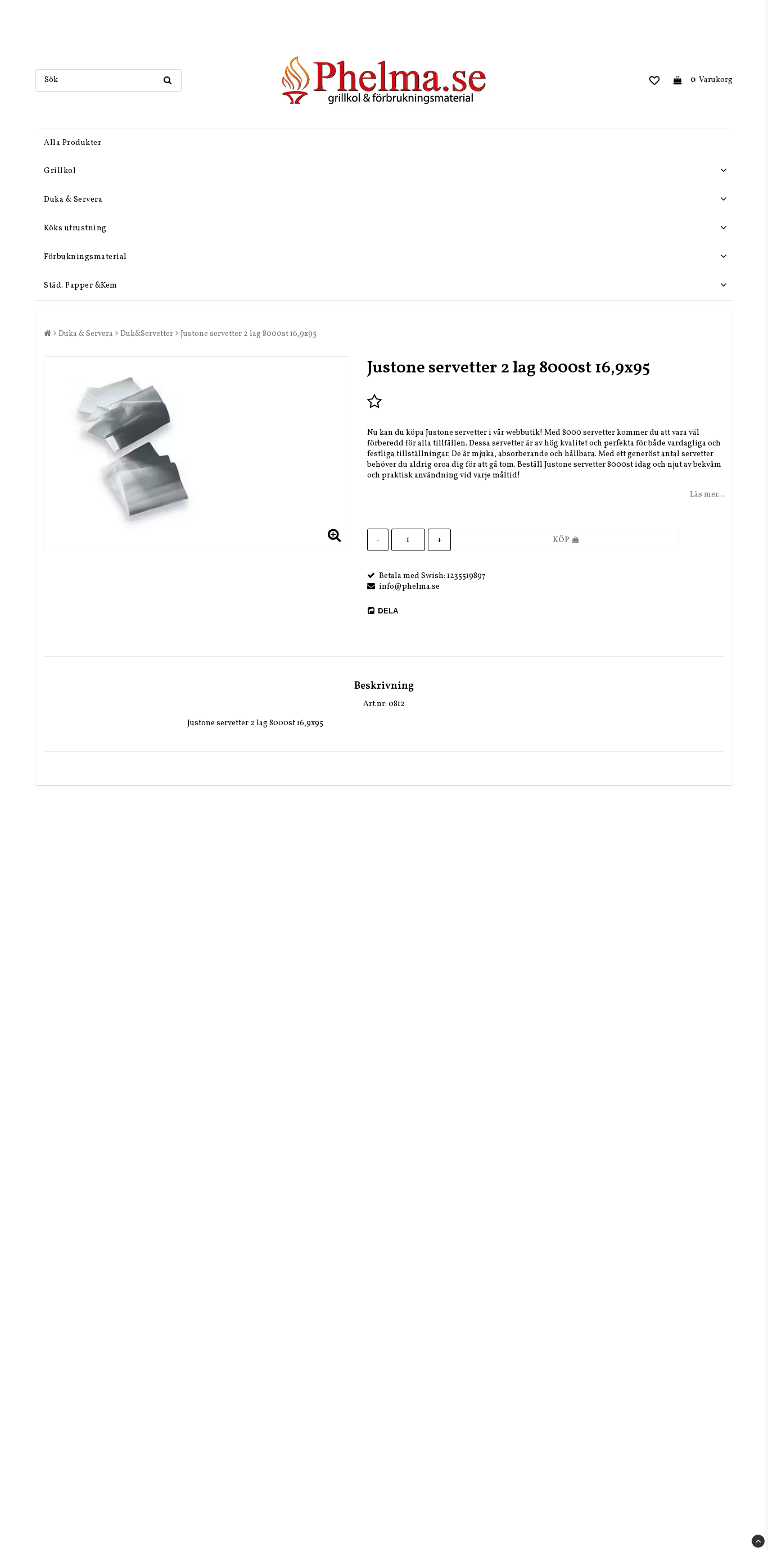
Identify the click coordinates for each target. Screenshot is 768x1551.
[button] (654, 80)
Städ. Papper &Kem (81, 285)
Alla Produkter (72, 143)
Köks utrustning (75, 228)
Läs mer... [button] (707, 494)
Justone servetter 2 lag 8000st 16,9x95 (248, 334)
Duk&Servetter (146, 334)
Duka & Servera (73, 199)
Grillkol (60, 171)
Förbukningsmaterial (85, 257)
